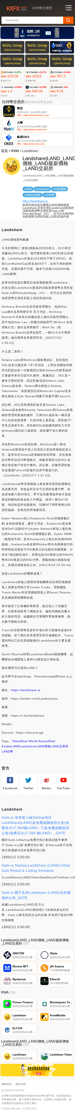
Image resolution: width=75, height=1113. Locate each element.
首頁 (4, 151)
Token (16, 741)
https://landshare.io (35, 201)
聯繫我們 (6, 1084)
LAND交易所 (60, 746)
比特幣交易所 (29, 1108)
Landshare (28, 746)
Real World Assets (34, 741)
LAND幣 (7, 751)
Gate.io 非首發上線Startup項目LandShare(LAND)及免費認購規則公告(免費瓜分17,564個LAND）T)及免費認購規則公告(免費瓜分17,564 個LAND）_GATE (35, 825)
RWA (15, 151)
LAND (15, 746)
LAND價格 (43, 746)
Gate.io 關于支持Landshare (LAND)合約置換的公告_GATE (36, 895)
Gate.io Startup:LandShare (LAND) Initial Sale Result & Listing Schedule (36, 868)
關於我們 (21, 1084)
